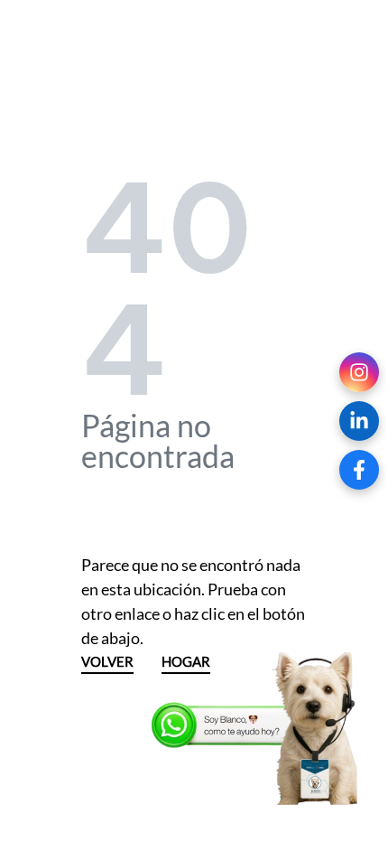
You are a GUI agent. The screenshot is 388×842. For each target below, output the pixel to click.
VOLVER (107, 662)
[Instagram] (359, 372)
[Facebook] (359, 470)
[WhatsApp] (257, 729)
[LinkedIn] (359, 421)
